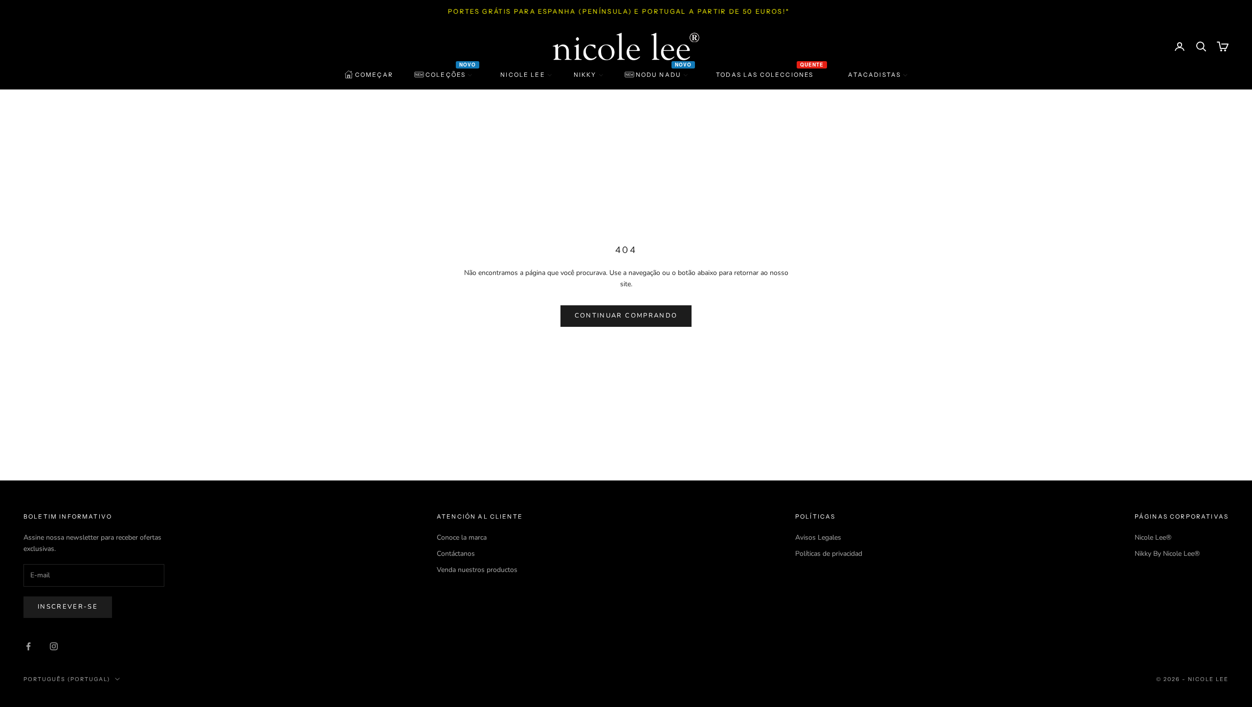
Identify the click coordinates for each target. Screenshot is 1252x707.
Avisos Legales (818, 537)
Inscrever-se (68, 606)
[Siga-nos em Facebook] (28, 646)
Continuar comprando (626, 315)
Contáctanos (456, 553)
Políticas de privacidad (828, 553)
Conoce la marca (462, 537)
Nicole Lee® (1153, 537)
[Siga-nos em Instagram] (54, 646)
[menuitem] (368, 75)
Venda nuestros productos (477, 569)
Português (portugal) (66, 679)
